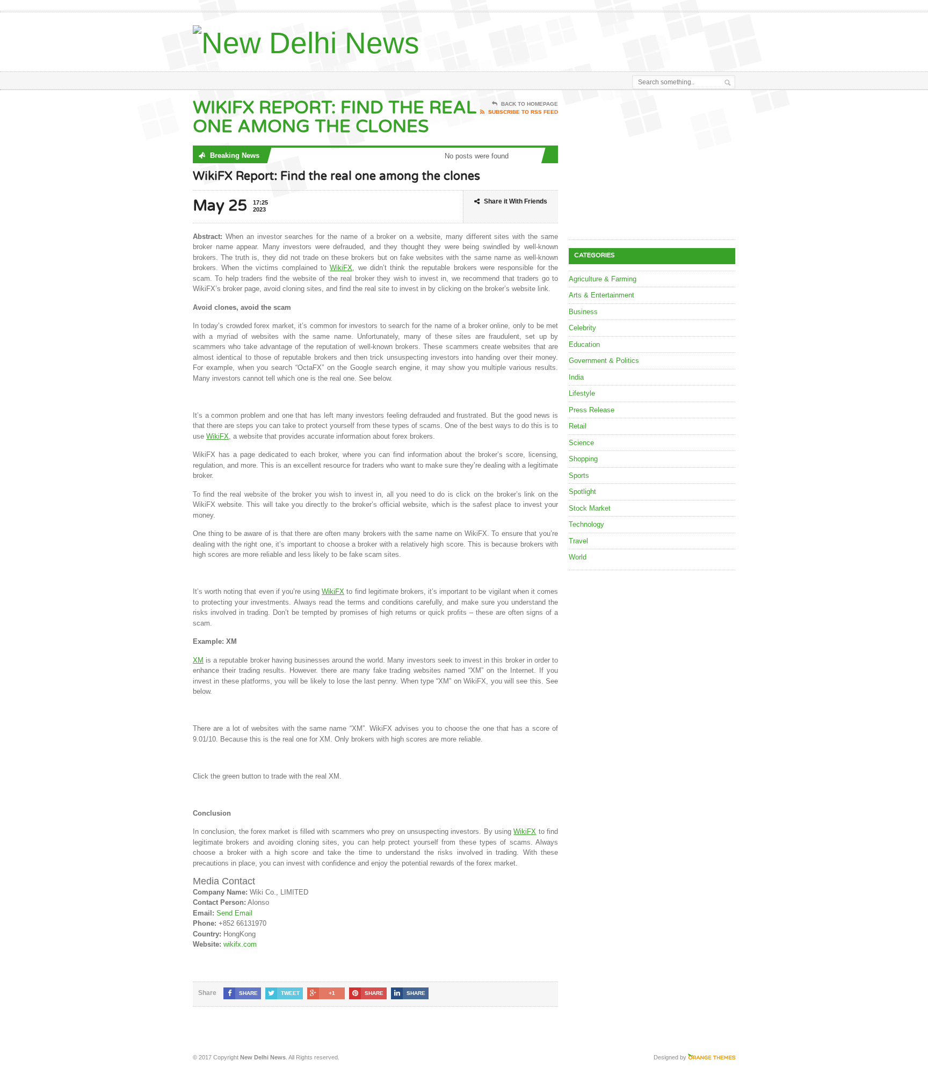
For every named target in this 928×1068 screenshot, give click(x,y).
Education (584, 344)
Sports (579, 475)
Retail (577, 426)
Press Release (591, 410)
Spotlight (582, 492)
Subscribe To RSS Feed (523, 112)
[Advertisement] (609, 39)
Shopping (583, 459)
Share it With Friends (515, 201)
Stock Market (590, 508)
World (577, 557)
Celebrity (582, 328)
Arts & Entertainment (601, 295)
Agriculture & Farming (602, 279)
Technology (586, 524)
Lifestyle (582, 393)
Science (581, 443)
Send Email (234, 913)
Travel (578, 541)
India (576, 377)
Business (583, 312)
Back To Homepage (529, 104)
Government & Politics (604, 361)
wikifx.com (240, 944)
